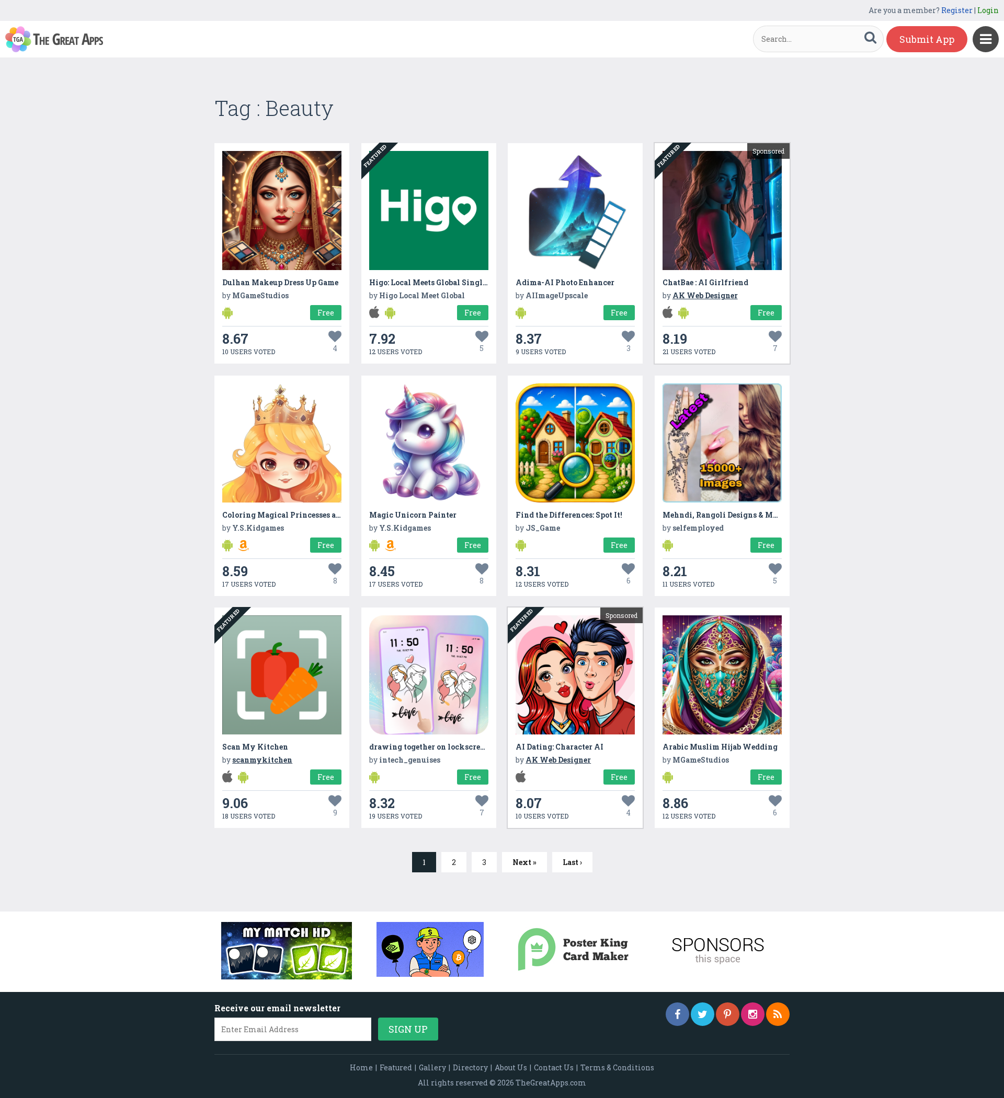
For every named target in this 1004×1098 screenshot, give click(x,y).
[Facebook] (677, 1014)
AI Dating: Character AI (559, 747)
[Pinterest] (727, 1014)
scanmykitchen (262, 760)
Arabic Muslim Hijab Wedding (720, 747)
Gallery (432, 1067)
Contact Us (554, 1067)
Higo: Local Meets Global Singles (429, 282)
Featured (396, 1067)
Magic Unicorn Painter (413, 515)
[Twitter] (702, 1014)
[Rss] (778, 1014)
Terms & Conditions (617, 1067)
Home (361, 1067)
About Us (511, 1067)
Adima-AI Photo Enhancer (565, 282)
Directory (470, 1067)
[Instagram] (753, 1014)
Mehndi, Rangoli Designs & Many (725, 515)
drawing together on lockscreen (429, 747)
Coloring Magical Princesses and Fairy (295, 515)
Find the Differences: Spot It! (569, 515)
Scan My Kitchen (255, 747)
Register (957, 10)
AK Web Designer (705, 295)
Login (988, 10)
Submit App (926, 39)
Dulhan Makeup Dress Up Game (280, 282)
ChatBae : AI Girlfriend (705, 282)
